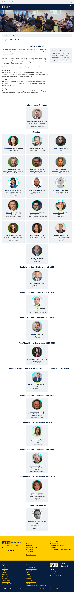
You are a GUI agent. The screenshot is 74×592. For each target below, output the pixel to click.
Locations (4, 572)
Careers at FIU (6, 582)
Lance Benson (34, 412)
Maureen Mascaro (58, 213)
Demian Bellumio (34, 466)
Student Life (5, 576)
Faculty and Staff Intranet (57, 545)
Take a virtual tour (31, 555)
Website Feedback (31, 553)
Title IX (28, 584)
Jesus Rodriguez (58, 235)
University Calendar (31, 569)
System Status (30, 578)
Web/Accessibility (54, 588)
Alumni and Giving (6, 580)
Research (4, 574)
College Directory (54, 547)
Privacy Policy (30, 551)
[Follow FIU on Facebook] (55, 575)
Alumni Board (15, 39)
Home (3, 39)
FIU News (52, 573)
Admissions (5, 569)
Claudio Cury (10, 169)
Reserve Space (30, 580)
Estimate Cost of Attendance (9, 584)
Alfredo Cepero (32, 385)
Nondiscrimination (31, 582)
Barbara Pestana (10, 235)
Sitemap (70, 588)
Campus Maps (30, 570)
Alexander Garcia (34, 190)
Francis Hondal (31, 359)
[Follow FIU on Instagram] (51, 575)
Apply (27, 543)
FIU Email (28, 576)
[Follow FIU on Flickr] (61, 575)
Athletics (4, 578)
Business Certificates (31, 547)
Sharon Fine (8, 190)
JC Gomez (8, 213)
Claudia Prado (34, 235)
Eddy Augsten (34, 283)
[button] (70, 6)
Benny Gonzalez (34, 213)
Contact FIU (53, 571)
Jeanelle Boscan (7, 148)
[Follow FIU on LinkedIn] (53, 575)
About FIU (4, 567)
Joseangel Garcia (58, 190)
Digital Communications (33, 588)
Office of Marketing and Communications (61, 549)
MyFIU (27, 572)
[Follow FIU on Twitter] (57, 575)
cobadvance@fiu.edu (64, 61)
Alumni (8, 39)
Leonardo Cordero (58, 148)
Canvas (28, 574)
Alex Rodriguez (34, 258)
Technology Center (55, 543)
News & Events (30, 549)
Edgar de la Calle (34, 169)
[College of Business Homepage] (9, 6)
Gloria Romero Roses (34, 439)
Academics (29, 545)
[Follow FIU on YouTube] (59, 575)
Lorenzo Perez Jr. (33, 309)
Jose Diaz (58, 169)
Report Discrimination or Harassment (36, 585)
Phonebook (29, 567)
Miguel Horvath (31, 121)
